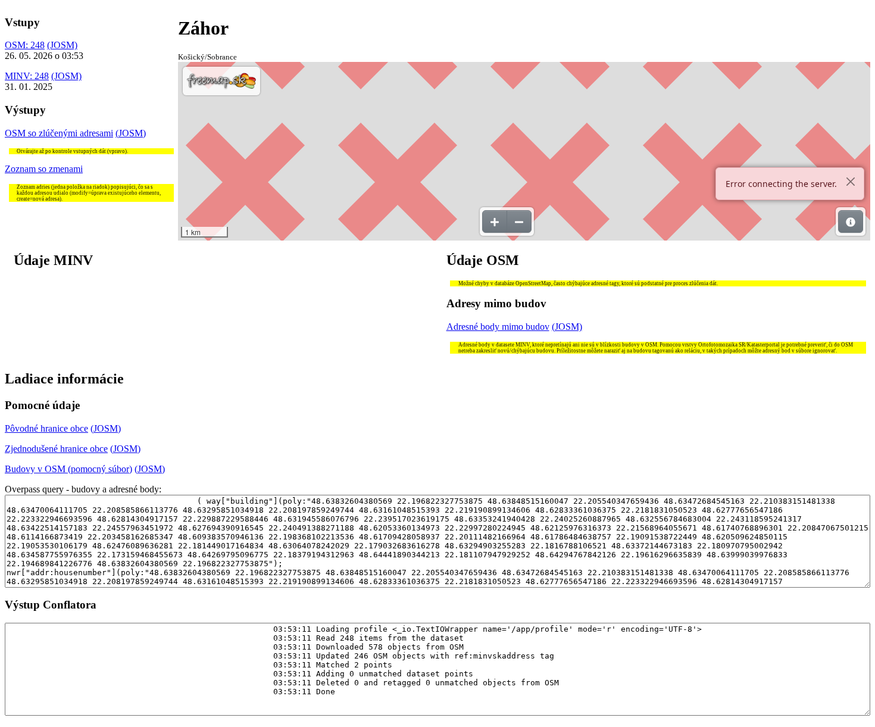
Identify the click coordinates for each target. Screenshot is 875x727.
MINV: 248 (27, 76)
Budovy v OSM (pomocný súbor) (68, 469)
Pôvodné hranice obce (46, 428)
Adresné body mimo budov (497, 327)
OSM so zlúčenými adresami (59, 133)
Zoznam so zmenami (44, 169)
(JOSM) (62, 45)
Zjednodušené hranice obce (56, 449)
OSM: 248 (25, 45)
